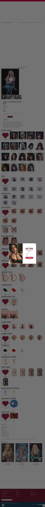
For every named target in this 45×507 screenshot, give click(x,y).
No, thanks (29, 259)
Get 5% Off (29, 257)
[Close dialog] (35, 244)
